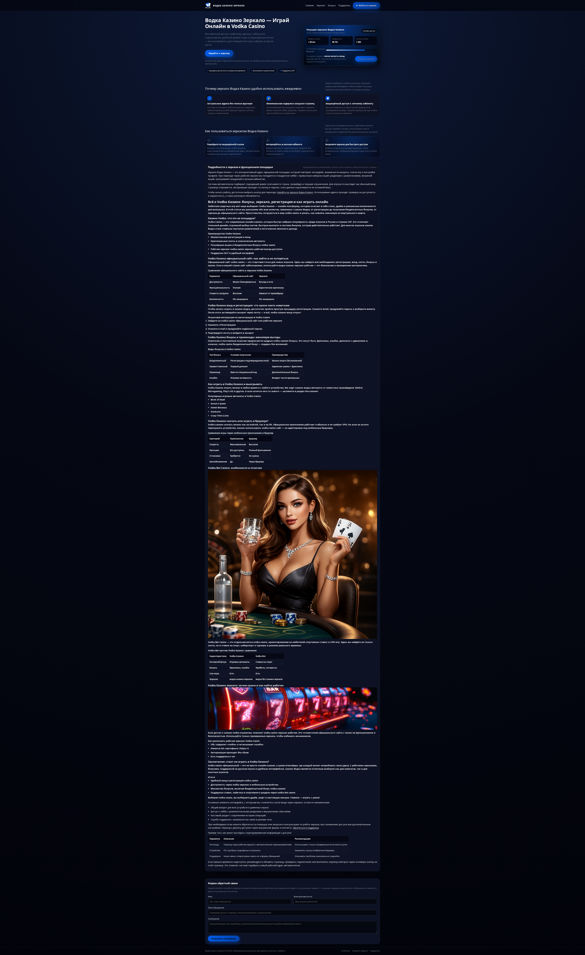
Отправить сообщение (223, 938)
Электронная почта (303, 896)
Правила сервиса (360, 951)
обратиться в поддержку (306, 827)
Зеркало (321, 5)
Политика (345, 951)
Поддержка (344, 5)
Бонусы (332, 5)
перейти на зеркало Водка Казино (295, 192)
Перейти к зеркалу (219, 53)
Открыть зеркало (366, 59)
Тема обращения (216, 907)
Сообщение (213, 918)
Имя (210, 896)
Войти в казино (367, 5)
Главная (309, 5)
